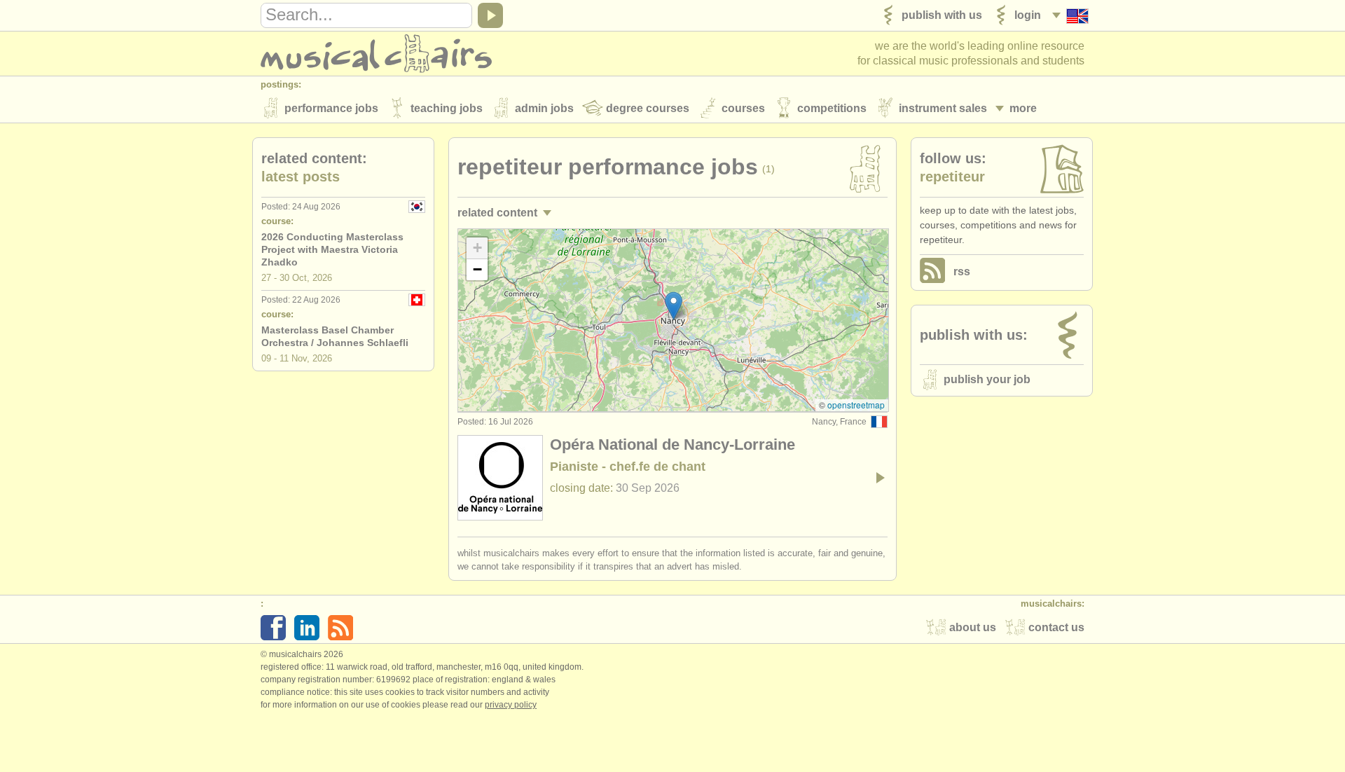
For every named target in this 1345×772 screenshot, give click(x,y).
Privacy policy (511, 705)
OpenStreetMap (856, 405)
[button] (673, 305)
